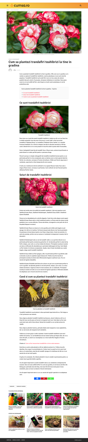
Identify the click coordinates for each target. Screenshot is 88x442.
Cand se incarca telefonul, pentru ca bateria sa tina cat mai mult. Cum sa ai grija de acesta (35, 430)
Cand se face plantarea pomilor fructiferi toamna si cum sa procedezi (71, 430)
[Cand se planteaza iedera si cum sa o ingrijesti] (17, 422)
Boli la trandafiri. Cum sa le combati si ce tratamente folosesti (15, 408)
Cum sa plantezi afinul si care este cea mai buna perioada (52, 429)
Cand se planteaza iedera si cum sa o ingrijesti (17, 429)
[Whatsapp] (50, 378)
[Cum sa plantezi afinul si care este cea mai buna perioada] (53, 422)
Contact (23, 440)
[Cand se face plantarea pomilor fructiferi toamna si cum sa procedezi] (71, 422)
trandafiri (12, 386)
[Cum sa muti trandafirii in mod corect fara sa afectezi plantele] (35, 399)
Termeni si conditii (16, 440)
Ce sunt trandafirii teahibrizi (31, 93)
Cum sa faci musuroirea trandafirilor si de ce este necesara (42, 343)
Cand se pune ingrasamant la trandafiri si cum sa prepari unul (53, 407)
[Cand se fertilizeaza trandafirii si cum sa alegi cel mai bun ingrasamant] (71, 399)
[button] (7, 5)
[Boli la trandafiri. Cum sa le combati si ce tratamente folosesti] (17, 399)
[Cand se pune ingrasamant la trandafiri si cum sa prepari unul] (53, 399)
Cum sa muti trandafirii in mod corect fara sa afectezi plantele (34, 407)
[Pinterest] (44, 378)
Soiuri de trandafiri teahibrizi (31, 95)
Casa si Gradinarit (14, 59)
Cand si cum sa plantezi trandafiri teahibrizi (35, 97)
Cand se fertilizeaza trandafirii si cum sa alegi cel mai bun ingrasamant (70, 408)
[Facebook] (37, 378)
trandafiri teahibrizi (21, 386)
